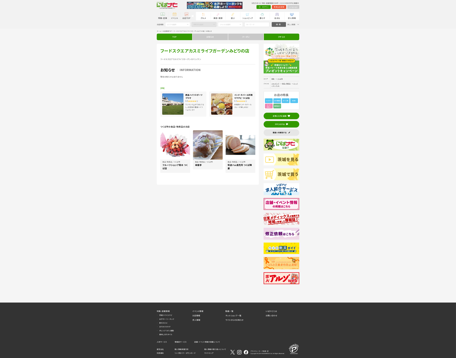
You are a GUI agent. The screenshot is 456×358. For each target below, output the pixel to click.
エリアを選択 (171, 24)
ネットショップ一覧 (233, 315)
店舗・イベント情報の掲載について (207, 342)
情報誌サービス (181, 342)
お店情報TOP (167, 31)
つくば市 (280, 79)
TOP (174, 36)
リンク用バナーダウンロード (185, 353)
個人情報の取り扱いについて (215, 349)
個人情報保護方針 (182, 349)
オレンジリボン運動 (166, 330)
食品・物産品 (286, 84)
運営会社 (160, 349)
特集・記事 (162, 18)
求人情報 (292, 18)
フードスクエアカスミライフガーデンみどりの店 (189, 31)
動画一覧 (229, 311)
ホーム (159, 31)
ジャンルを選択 (225, 24)
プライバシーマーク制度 (258, 351)
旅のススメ (163, 323)
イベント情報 (197, 311)
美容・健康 (218, 18)
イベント (174, 18)
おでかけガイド (165, 326)
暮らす (262, 18)
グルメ (203, 18)
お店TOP (186, 18)
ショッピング (247, 18)
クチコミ (281, 36)
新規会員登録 (279, 7)
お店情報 (196, 315)
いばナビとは (271, 311)
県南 (273, 79)
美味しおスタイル (165, 334)
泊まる (277, 18)
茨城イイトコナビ (165, 315)
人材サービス (162, 342)
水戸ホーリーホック (166, 319)
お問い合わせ (271, 315)
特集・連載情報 (163, 311)
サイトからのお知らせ (234, 319)
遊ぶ (233, 18)
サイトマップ (209, 353)
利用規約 (160, 353)
